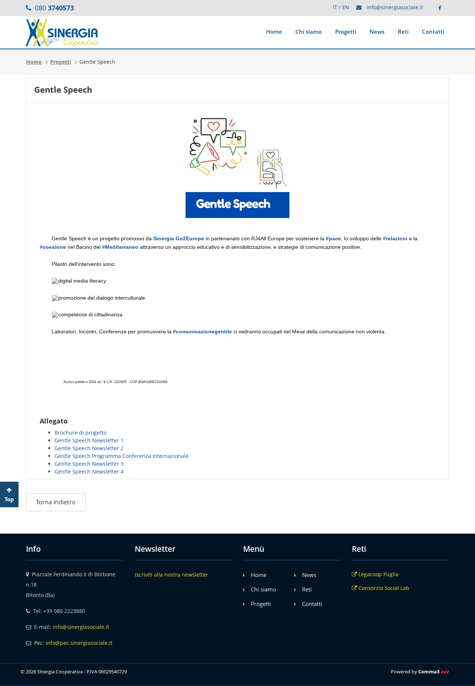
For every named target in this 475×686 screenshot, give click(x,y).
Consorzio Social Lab (383, 587)
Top (9, 499)
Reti (403, 31)
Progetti (345, 31)
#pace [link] (333, 238)
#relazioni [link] (395, 238)
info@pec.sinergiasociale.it (79, 642)
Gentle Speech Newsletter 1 (89, 440)
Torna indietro (56, 502)
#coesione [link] (53, 247)
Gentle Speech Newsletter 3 (89, 463)
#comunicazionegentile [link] (202, 331)
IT (335, 7)
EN (345, 7)
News (377, 31)
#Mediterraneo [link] (120, 247)
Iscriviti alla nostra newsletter (171, 574)
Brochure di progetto (81, 432)
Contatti (433, 31)
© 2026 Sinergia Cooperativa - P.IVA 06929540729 (73, 671)
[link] (178, 238)
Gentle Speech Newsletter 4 (89, 471)
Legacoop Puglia (378, 574)
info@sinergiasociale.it (395, 7)
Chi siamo (308, 31)
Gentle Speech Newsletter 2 (89, 448)
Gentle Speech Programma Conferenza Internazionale (122, 455)
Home (274, 31)
